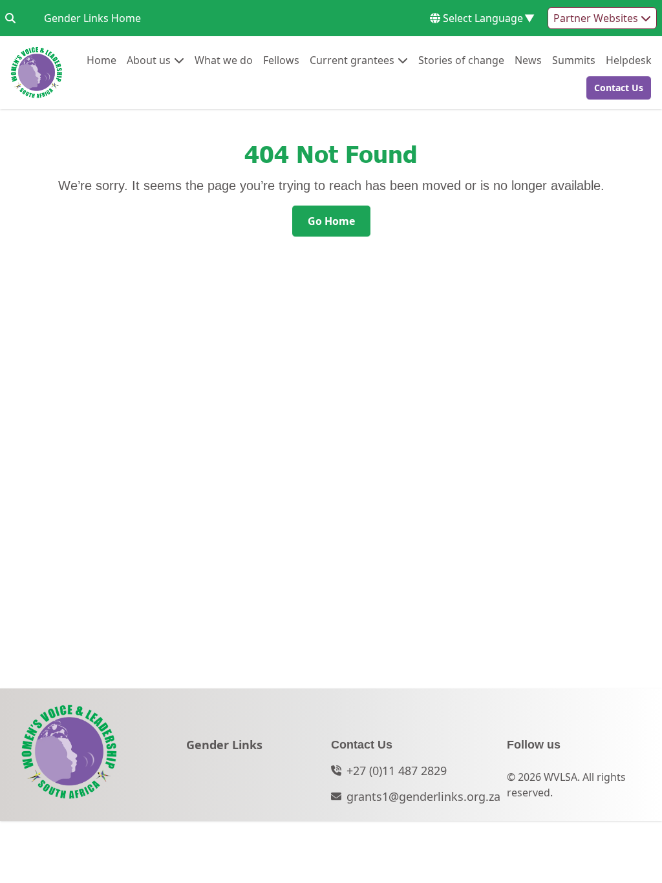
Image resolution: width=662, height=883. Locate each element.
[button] (615, 88)
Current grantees (352, 59)
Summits (573, 59)
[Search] (10, 18)
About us (149, 59)
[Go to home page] (36, 73)
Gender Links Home (92, 17)
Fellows (281, 59)
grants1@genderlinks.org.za (423, 796)
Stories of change (461, 59)
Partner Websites (597, 18)
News (528, 59)
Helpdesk (629, 59)
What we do (224, 59)
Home (101, 59)
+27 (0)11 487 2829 (397, 770)
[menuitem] (101, 60)
